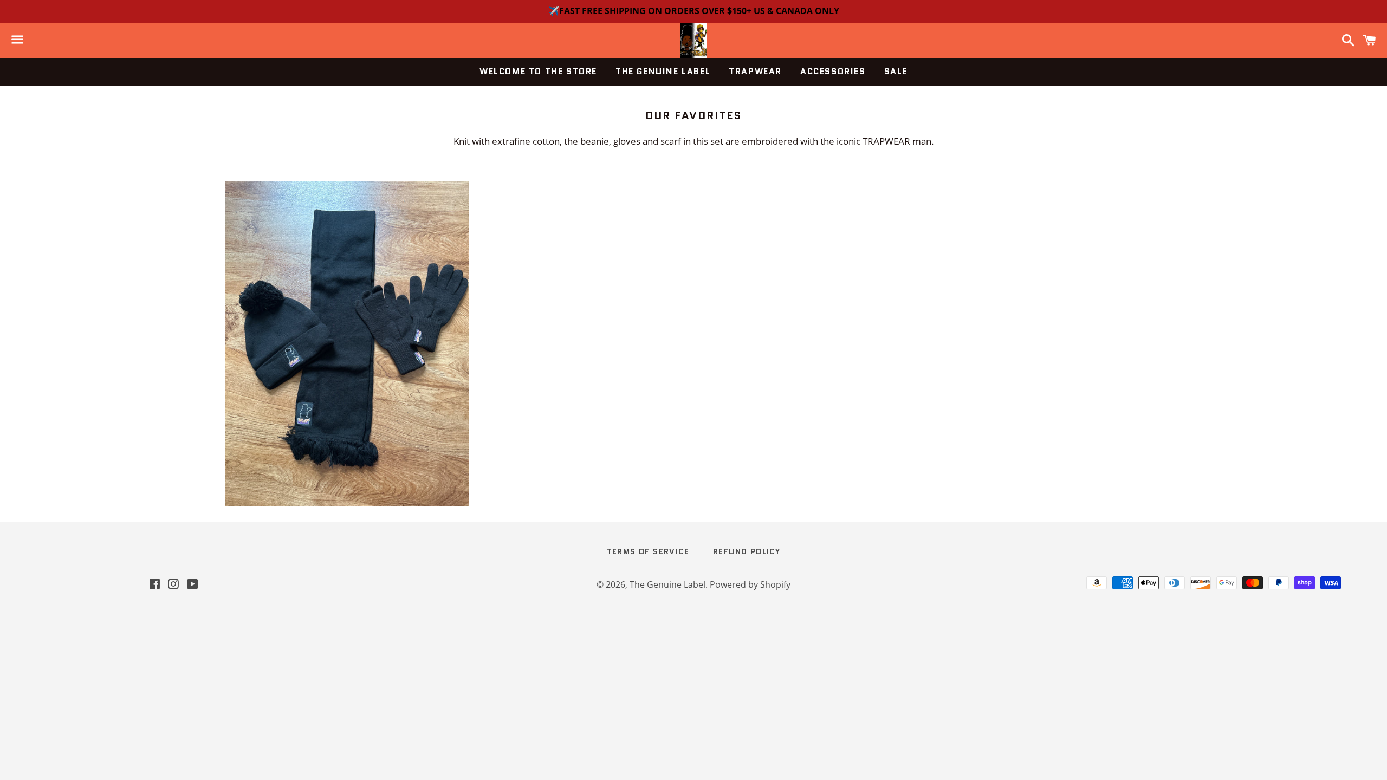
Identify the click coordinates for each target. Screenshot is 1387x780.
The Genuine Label (667, 584)
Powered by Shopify (750, 584)
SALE (896, 71)
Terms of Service (648, 551)
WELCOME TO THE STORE (538, 71)
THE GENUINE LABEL (662, 71)
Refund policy (746, 551)
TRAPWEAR (755, 71)
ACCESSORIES (833, 71)
